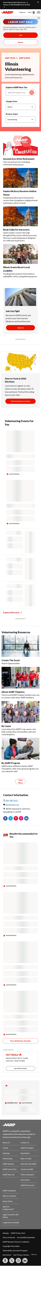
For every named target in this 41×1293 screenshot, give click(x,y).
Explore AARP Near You (16, 87)
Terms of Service (9, 1237)
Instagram (21, 818)
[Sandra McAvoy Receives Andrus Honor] (20, 178)
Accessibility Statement (26, 1237)
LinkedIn (26, 818)
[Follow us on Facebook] (5, 1260)
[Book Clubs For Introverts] (20, 216)
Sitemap (6, 1233)
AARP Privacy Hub (18, 1233)
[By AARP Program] (20, 749)
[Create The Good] (20, 646)
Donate (5, 1148)
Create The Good (10, 660)
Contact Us (25, 1142)
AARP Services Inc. (28, 1185)
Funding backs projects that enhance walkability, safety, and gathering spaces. (20, 275)
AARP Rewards (8, 1164)
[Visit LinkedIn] (25, 1260)
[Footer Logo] (20, 1124)
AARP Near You (9, 1174)
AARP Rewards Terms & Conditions (16, 1242)
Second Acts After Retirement (18, 159)
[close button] (39, 18)
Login (30, 12)
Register (22, 12)
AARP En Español (27, 1148)
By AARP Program (11, 763)
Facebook (5, 818)
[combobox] (20, 93)
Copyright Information (11, 1246)
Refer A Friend (26, 1158)
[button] (38, 12)
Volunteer (6, 1153)
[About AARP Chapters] (20, 677)
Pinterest (16, 818)
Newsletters (25, 1153)
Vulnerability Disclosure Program (15, 1250)
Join (20, 35)
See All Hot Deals (20, 1068)
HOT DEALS (12, 1054)
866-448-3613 (11, 800)
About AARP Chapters (13, 692)
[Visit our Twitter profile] (11, 1260)
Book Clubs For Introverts (16, 229)
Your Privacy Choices (21, 1255)
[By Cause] (20, 712)
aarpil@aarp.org (12, 804)
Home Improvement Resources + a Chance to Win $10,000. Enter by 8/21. (16, 3)
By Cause (6, 726)
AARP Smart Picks (10, 1169)
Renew (20, 42)
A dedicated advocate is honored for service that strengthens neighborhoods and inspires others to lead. (20, 200)
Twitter (10, 818)
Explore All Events (11, 612)
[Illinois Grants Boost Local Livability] (20, 254)
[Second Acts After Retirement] (20, 145)
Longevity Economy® (11, 1222)
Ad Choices (7, 1255)
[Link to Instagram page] (18, 1260)
